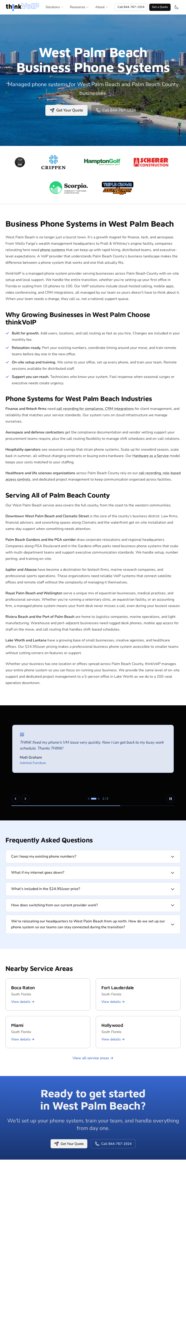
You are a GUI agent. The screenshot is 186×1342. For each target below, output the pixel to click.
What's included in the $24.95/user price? (45, 888)
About (100, 7)
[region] (93, 763)
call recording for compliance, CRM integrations (95, 408)
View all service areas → (93, 1058)
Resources (77, 7)
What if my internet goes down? (37, 872)
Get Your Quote (69, 110)
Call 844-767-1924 (130, 7)
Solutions (53, 7)
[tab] (89, 799)
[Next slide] (25, 799)
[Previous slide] (15, 799)
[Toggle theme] (176, 7)
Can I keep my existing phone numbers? (43, 856)
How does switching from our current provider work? (54, 905)
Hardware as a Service (150, 455)
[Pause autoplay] (170, 799)
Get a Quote (160, 7)
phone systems (52, 249)
